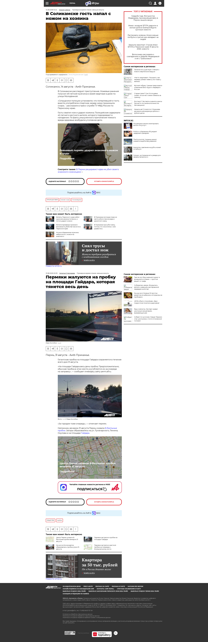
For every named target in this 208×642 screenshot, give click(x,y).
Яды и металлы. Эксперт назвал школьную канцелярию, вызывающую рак (146, 311)
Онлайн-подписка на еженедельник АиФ (78, 589)
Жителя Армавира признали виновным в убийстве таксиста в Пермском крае (68, 227)
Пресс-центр (88, 586)
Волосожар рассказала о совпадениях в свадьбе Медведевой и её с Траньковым (143, 56)
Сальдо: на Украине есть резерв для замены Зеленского (147, 156)
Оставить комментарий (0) (104, 181)
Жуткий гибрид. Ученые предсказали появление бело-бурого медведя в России (148, 87)
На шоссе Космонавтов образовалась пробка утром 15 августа (67, 547)
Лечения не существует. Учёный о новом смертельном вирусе (146, 70)
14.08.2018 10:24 (51, 10)
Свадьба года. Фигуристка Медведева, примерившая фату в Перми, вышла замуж (143, 18)
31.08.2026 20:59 (51, 273)
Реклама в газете (118, 586)
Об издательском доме (72, 586)
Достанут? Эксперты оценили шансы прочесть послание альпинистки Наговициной (148, 103)
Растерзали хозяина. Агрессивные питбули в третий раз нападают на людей (143, 37)
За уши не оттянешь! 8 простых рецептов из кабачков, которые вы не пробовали (148, 295)
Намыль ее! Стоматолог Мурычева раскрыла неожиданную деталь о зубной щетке (147, 111)
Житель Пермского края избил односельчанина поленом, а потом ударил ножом (67, 219)
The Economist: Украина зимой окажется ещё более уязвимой (144, 140)
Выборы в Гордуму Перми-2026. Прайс (145, 591)
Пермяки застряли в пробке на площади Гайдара (105, 538)
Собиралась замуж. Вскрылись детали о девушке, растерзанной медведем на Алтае (146, 287)
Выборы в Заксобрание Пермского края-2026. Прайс (108, 591)
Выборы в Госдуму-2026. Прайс (74, 591)
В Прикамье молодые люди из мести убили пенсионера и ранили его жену (105, 219)
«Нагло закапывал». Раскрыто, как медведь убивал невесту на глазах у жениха (147, 79)
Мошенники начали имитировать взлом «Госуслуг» (146, 124)
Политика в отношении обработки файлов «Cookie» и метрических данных (86, 617)
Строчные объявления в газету (129, 589)
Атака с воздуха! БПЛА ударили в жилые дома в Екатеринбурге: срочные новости (143, 28)
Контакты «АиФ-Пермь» (105, 589)
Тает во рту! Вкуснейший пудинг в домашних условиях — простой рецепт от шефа (147, 279)
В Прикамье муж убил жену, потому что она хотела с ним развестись (105, 227)
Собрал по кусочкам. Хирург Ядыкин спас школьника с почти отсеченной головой (148, 319)
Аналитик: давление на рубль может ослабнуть (147, 148)
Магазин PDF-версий (135, 586)
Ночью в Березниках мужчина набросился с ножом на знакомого (67, 234)
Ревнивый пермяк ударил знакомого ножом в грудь (89, 152)
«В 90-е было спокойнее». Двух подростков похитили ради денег (146, 302)
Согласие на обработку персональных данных (77, 614)
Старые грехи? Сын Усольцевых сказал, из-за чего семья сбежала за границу (147, 95)
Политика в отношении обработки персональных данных (81, 616)
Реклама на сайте (102, 586)
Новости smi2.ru (54, 266)
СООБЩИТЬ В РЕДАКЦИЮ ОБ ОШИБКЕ (76, 594)
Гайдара (85, 433)
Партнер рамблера (83, 633)
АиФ (86, 74)
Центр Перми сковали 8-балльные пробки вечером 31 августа (88, 465)
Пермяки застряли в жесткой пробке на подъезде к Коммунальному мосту (105, 547)
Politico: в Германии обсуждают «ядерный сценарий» (145, 132)
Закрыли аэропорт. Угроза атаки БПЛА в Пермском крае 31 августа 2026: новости (143, 47)
